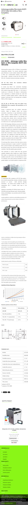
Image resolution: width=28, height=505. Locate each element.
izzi (9, 392)
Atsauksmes (11, 57)
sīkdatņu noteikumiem (7, 503)
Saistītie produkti (7, 401)
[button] (8, 25)
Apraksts (4, 57)
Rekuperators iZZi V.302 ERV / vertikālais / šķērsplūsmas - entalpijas (14, 429)
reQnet (5, 392)
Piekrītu (24, 496)
